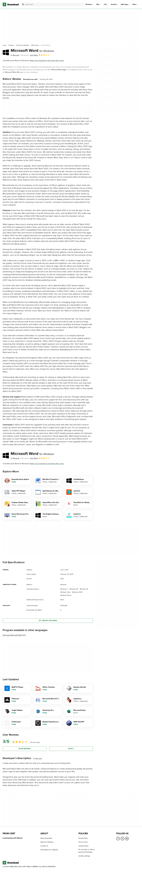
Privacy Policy (83, 838)
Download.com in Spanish (49, 850)
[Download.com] (11, 4)
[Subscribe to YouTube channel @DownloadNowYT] (127, 838)
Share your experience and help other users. (47, 60)
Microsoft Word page (59, 70)
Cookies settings (84, 856)
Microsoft (39, 758)
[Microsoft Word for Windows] (6, 52)
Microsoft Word (32, 50)
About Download (46, 838)
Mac (97, 4)
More (134, 4)
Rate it (71, 749)
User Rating (34, 55)
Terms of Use (83, 842)
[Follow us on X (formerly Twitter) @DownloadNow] (122, 838)
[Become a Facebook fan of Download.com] (118, 838)
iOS (105, 4)
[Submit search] (23, 4)
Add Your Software (46, 842)
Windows (88, 4)
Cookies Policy (83, 846)
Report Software (49, 621)
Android (113, 4)
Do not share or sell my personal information (86, 851)
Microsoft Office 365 (12, 72)
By (15, 55)
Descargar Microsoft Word (13, 635)
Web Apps (124, 4)
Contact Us (44, 846)
